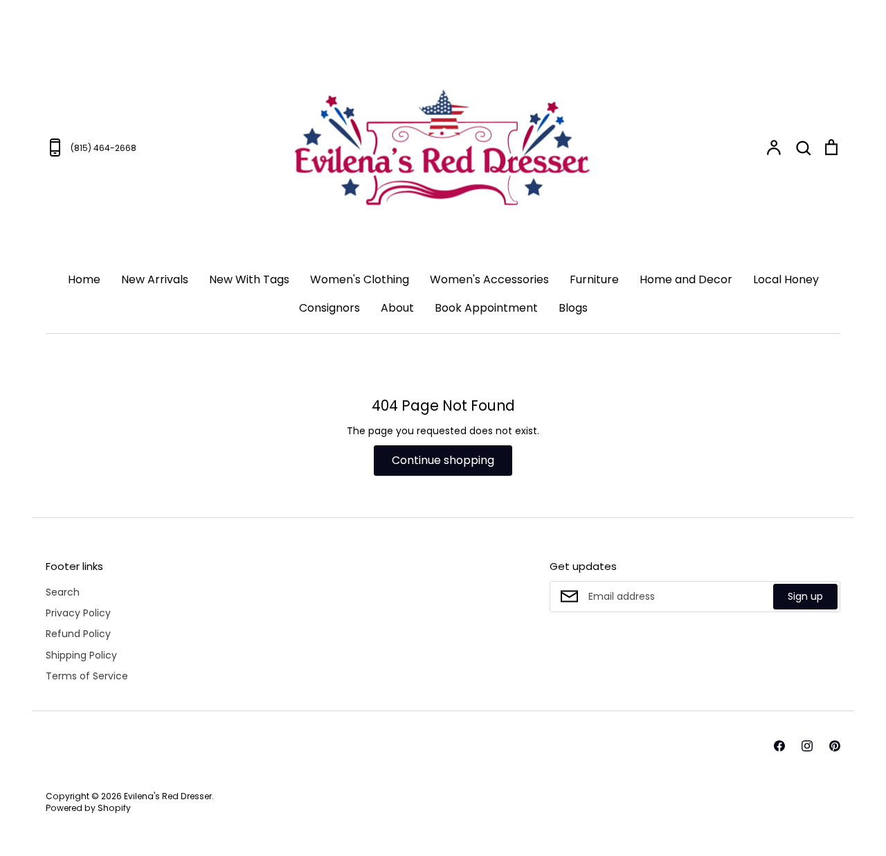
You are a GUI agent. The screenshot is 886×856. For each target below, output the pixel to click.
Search (63, 592)
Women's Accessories (489, 279)
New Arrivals (154, 279)
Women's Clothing (359, 279)
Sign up (805, 596)
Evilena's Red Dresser (168, 796)
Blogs (573, 308)
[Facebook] (779, 746)
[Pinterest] (835, 746)
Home (84, 279)
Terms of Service (87, 676)
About (397, 308)
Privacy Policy (78, 613)
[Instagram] (807, 746)
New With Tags (249, 279)
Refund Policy (78, 634)
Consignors (329, 308)
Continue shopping (443, 460)
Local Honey (786, 279)
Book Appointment (486, 308)
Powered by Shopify (88, 808)
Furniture (594, 279)
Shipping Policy (81, 655)
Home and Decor (686, 279)
